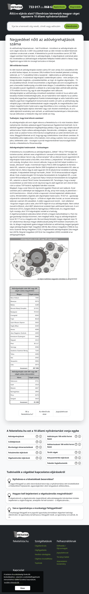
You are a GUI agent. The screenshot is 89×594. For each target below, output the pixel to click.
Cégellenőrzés (40, 546)
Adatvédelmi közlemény (62, 562)
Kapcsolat (17, 579)
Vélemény (17, 574)
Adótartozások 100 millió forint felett (60, 445)
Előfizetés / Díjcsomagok (62, 547)
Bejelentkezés (59, 7)
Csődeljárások (14, 442)
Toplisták (38, 563)
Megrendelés (75, 7)
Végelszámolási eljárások (19, 458)
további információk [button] (11, 582)
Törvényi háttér (63, 557)
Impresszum (18, 583)
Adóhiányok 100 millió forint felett (59, 437)
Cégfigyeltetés (41, 550)
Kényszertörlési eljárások (58, 458)
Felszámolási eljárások (18, 452)
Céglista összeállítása (43, 559)
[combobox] (36, 26)
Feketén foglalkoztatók (57, 463)
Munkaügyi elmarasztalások (20, 447)
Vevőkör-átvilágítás (43, 554)
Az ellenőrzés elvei (44, 412)
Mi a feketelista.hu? (27, 412)
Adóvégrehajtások (16, 436)
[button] (49, 6)
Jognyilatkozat (62, 411)
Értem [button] (23, 588)
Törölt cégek (52, 452)
